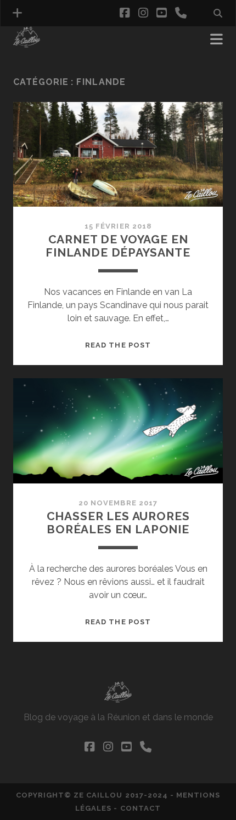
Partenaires (42, 56)
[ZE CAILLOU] (26, 43)
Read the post (118, 345)
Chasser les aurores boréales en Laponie (118, 522)
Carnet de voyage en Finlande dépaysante (118, 245)
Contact (140, 808)
